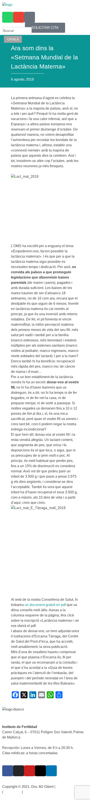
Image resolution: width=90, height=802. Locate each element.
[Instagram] (18, 770)
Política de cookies (38, 792)
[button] (45, 6)
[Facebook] (7, 770)
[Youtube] (29, 770)
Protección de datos (71, 786)
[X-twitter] (40, 770)
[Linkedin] (51, 770)
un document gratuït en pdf (45, 605)
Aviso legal (12, 792)
